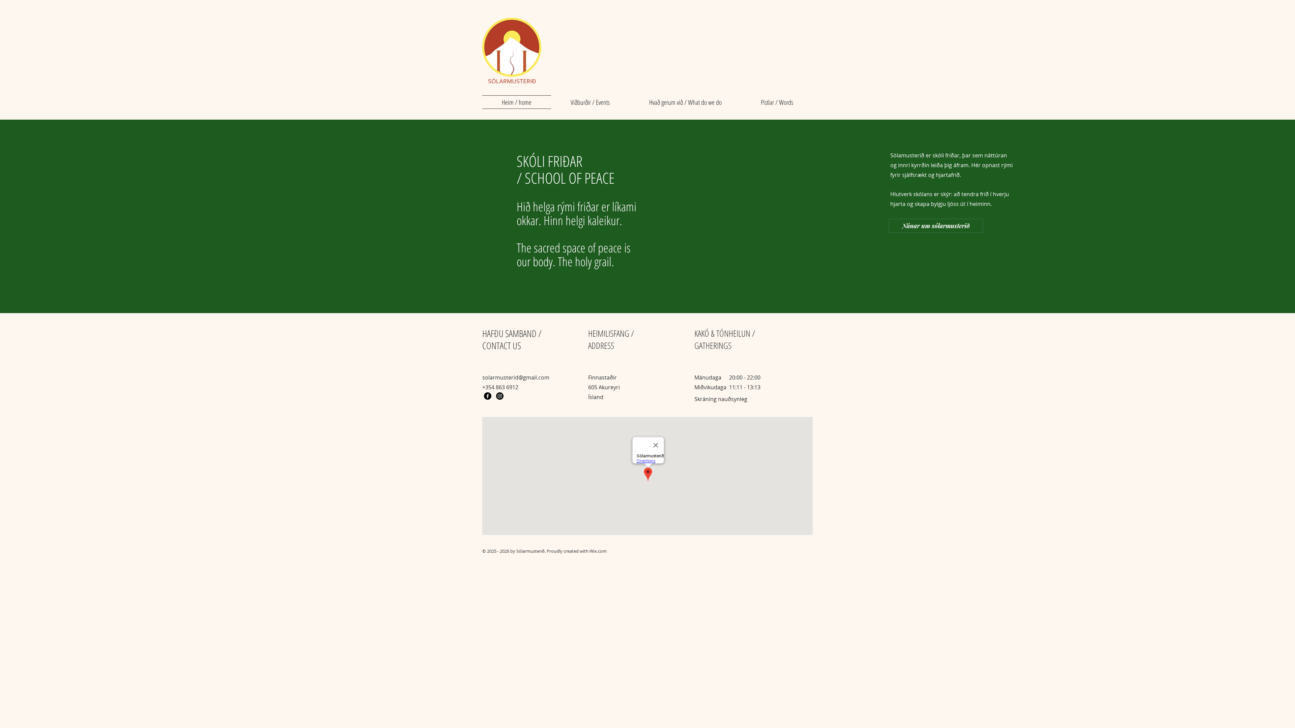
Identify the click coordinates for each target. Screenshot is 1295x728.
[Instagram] (499, 396)
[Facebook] (487, 396)
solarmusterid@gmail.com (515, 377)
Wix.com (598, 551)
